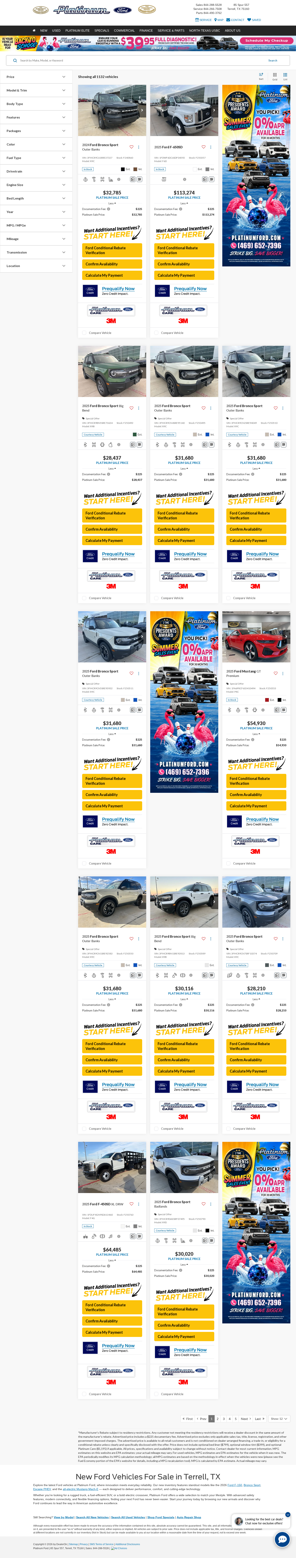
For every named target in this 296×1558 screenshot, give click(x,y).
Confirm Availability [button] (102, 264)
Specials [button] (101, 30)
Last (259, 1419)
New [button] (43, 30)
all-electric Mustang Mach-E (80, 1489)
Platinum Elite (77, 30)
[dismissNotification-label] (287, 1514)
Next (245, 1419)
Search (272, 60)
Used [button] (56, 30)
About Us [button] (232, 30)
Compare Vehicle (100, 333)
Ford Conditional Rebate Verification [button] (106, 250)
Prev (202, 1419)
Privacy (84, 1544)
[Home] (34, 31)
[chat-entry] (282, 1539)
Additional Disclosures (127, 1544)
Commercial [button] (124, 30)
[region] (112, 213)
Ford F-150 (235, 1485)
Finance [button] (146, 30)
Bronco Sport (252, 1485)
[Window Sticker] (139, 179)
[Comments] (133, 179)
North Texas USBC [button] (204, 30)
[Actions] (138, 147)
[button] (142, 110)
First (188, 1419)
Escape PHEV (42, 1489)
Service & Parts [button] (171, 30)
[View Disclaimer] (119, 179)
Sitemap (73, 1544)
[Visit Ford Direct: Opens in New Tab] (119, 1548)
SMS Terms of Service (102, 1544)
